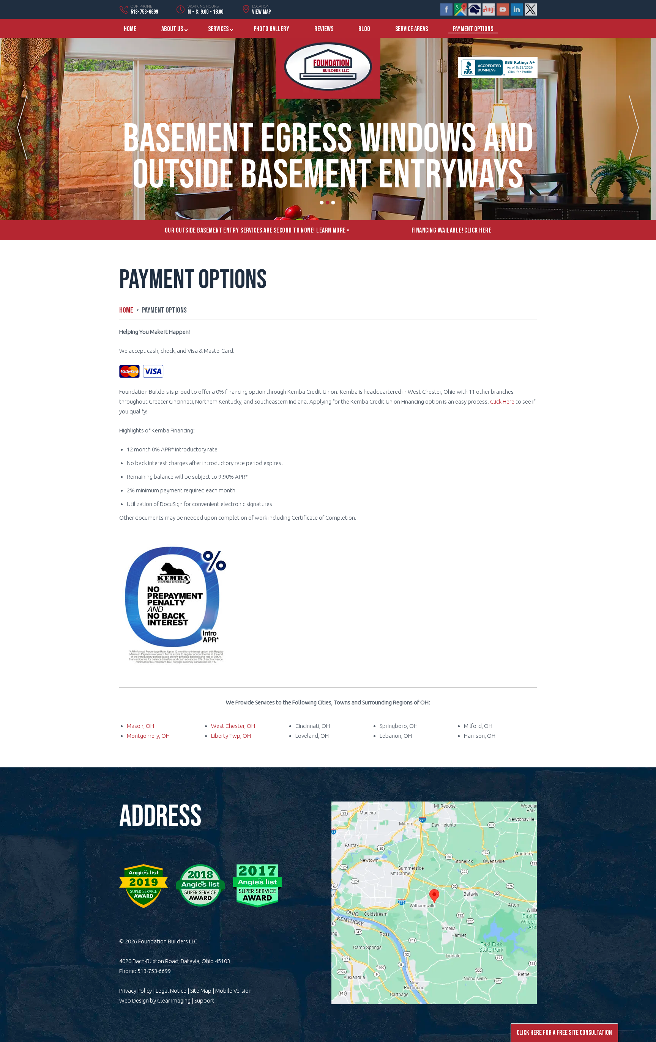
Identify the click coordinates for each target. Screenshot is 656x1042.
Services (218, 29)
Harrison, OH (479, 735)
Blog (364, 29)
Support (204, 1000)
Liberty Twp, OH (231, 735)
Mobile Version (233, 990)
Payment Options (473, 29)
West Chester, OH (233, 726)
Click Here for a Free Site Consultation (564, 1033)
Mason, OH (140, 726)
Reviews (323, 29)
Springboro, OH (399, 726)
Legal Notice (171, 990)
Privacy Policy (135, 990)
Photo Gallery (271, 29)
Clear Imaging (174, 1000)
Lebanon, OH (396, 735)
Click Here (502, 401)
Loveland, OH (312, 735)
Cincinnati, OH (312, 726)
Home (130, 29)
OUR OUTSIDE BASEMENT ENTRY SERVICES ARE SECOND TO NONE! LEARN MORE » (257, 230)
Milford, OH (478, 726)
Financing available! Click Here (451, 230)
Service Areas (411, 29)
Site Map (200, 990)
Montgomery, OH (148, 735)
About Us (172, 29)
